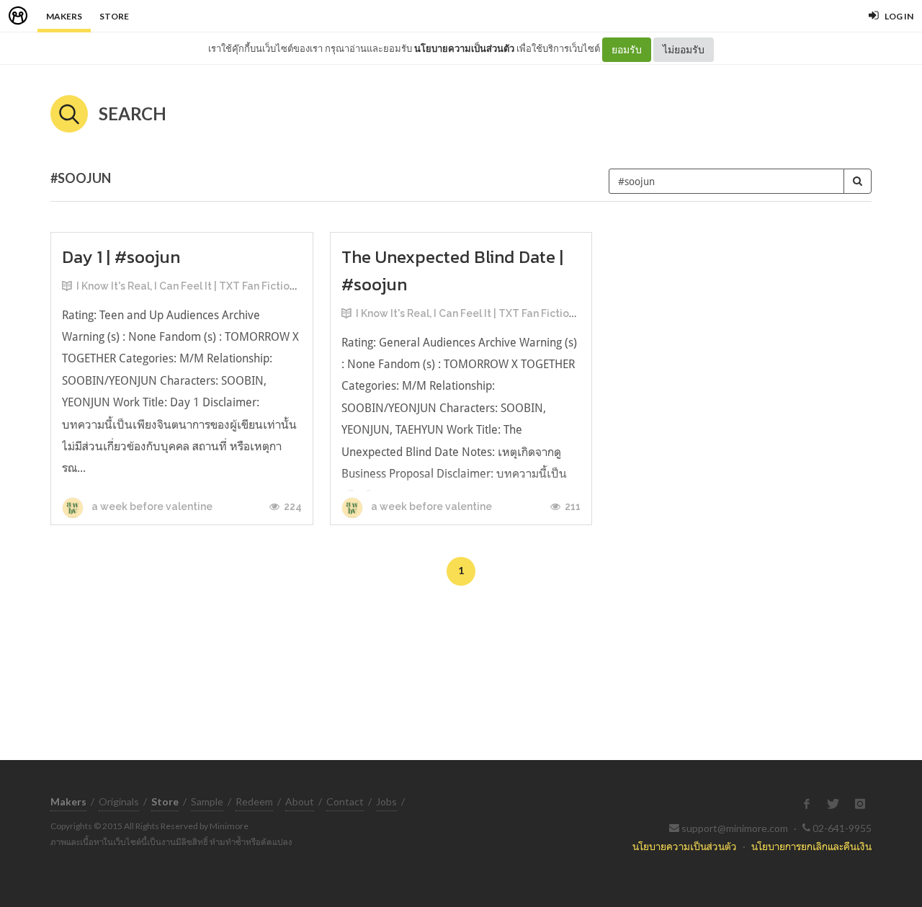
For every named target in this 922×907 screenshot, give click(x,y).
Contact (345, 801)
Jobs (386, 801)
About (299, 801)
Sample (207, 801)
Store (114, 16)
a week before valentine (150, 506)
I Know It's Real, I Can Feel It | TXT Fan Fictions (188, 286)
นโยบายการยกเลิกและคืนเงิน (811, 846)
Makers (64, 16)
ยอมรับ (627, 49)
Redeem (254, 801)
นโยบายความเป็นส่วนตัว (464, 48)
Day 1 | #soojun (121, 256)
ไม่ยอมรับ (683, 49)
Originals (119, 801)
